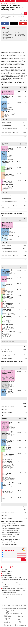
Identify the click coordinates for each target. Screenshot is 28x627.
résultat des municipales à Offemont (10, 58)
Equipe (12, 605)
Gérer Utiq (24, 608)
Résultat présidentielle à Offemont (11, 528)
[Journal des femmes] (7, 616)
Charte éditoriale (18, 605)
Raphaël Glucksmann (7, 575)
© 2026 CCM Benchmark (21, 610)
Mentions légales (4, 610)
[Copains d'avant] (7, 622)
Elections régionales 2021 (10, 3)
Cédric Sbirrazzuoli (7, 571)
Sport (4, 555)
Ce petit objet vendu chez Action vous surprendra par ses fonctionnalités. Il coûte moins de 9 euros (13, 595)
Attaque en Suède (6, 573)
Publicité (24, 605)
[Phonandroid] (20, 625)
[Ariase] (7, 625)
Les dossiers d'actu (8, 557)
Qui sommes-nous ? (6, 605)
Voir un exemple (21, 553)
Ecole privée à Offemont (8, 542)
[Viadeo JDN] (20, 622)
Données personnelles (6, 608)
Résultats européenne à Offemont (11, 532)
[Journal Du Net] (7, 619)
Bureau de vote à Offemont (9, 523)
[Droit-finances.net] (20, 619)
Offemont (17, 34)
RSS (16, 607)
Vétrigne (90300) (11, 16)
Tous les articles (11, 607)
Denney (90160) (5, 17)
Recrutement (21, 607)
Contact (6, 607)
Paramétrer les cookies (16, 608)
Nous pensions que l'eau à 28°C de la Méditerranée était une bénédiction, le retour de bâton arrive (14, 579)
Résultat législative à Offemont (10, 530)
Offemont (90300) (7, 541)
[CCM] (20, 616)
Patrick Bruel (5, 570)
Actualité (5, 553)
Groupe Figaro (12, 610)
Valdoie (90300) (21, 16)
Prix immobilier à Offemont (9, 544)
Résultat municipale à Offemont (10, 534)
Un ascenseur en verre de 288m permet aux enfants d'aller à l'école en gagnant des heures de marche (14, 584)
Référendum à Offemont (8, 536)
